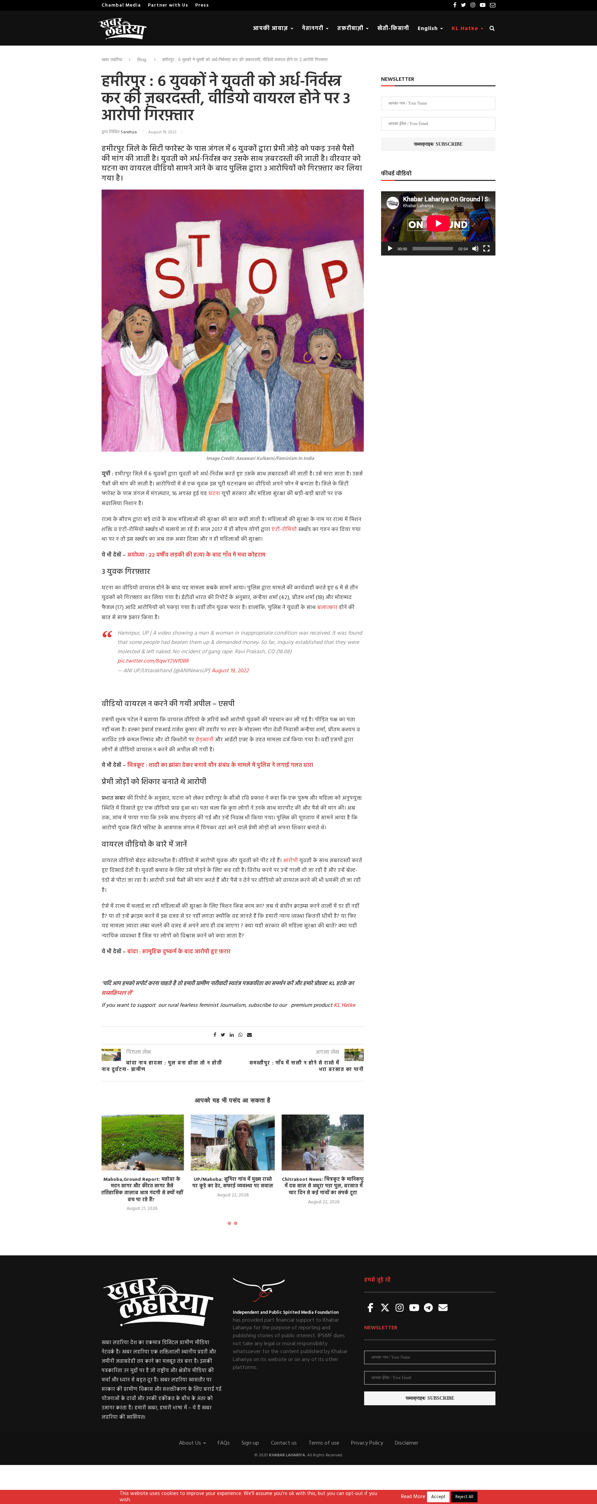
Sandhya (129, 132)
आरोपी (291, 860)
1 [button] (229, 1223)
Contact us (284, 1443)
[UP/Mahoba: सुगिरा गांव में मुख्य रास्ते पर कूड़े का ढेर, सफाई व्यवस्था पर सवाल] (142, 1142)
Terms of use (324, 1443)
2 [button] (235, 1223)
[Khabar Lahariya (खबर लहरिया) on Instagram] (399, 1308)
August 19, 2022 (230, 670)
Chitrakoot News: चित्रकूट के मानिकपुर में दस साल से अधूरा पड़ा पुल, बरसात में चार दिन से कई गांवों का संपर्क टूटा (233, 1186)
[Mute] (475, 248)
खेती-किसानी (393, 28)
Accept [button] (438, 1497)
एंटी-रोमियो (283, 529)
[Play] (390, 248)
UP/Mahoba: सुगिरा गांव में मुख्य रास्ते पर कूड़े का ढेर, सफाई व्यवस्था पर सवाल (142, 1183)
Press (202, 5)
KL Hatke (466, 28)
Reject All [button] (464, 1497)
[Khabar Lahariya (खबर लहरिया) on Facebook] (370, 1308)
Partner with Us (168, 5)
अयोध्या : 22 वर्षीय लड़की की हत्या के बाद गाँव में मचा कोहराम (196, 555)
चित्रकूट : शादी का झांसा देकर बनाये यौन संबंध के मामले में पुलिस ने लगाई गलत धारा (219, 765)
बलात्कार (328, 607)
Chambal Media (121, 5)
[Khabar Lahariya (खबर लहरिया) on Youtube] (414, 1308)
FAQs (224, 1443)
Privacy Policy (367, 1443)
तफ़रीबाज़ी (351, 28)
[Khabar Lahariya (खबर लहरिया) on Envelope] (442, 1308)
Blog (141, 59)
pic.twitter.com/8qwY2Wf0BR (153, 661)
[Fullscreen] (486, 248)
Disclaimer (406, 1443)
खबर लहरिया (112, 59)
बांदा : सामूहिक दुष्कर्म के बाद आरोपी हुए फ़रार (178, 951)
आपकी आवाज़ (271, 28)
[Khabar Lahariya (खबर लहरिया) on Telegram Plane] (428, 1308)
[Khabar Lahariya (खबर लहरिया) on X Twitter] (385, 1308)
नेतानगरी (313, 28)
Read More (413, 1497)
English (428, 28)
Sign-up (250, 1443)
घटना (214, 493)
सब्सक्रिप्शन (114, 993)
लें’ (129, 993)
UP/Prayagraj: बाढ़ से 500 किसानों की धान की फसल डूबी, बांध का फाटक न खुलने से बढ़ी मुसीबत (323, 1186)
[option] (142, 1157)
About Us (190, 1443)
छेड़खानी (205, 739)
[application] (438, 223)
